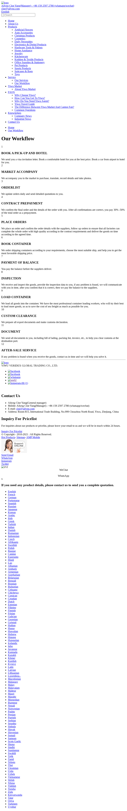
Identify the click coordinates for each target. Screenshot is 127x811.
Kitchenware (21, 56)
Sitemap (21, 437)
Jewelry (19, 53)
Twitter (5, 464)
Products (12, 26)
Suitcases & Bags (24, 71)
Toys (17, 74)
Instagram (6, 461)
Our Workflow (22, 83)
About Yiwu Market (25, 89)
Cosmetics (20, 38)
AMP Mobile (33, 437)
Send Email (7, 455)
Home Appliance (23, 50)
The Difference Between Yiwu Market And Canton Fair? (44, 107)
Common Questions (25, 110)
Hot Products (8, 437)
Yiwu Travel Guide (25, 104)
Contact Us (14, 121)
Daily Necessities (24, 41)
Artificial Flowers (24, 29)
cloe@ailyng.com (25, 408)
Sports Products (23, 68)
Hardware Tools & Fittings (28, 47)
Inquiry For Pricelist (11, 431)
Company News (23, 116)
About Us (13, 23)
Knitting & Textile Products (29, 59)
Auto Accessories (24, 32)
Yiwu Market (15, 86)
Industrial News (23, 118)
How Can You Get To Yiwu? (30, 98)
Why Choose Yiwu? (25, 95)
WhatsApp (7, 458)
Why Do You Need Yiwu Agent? (32, 101)
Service (12, 77)
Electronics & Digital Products (30, 44)
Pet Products (21, 65)
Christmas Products (25, 35)
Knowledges (14, 113)
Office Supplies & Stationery (30, 62)
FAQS (11, 92)
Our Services (21, 80)
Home (11, 20)
